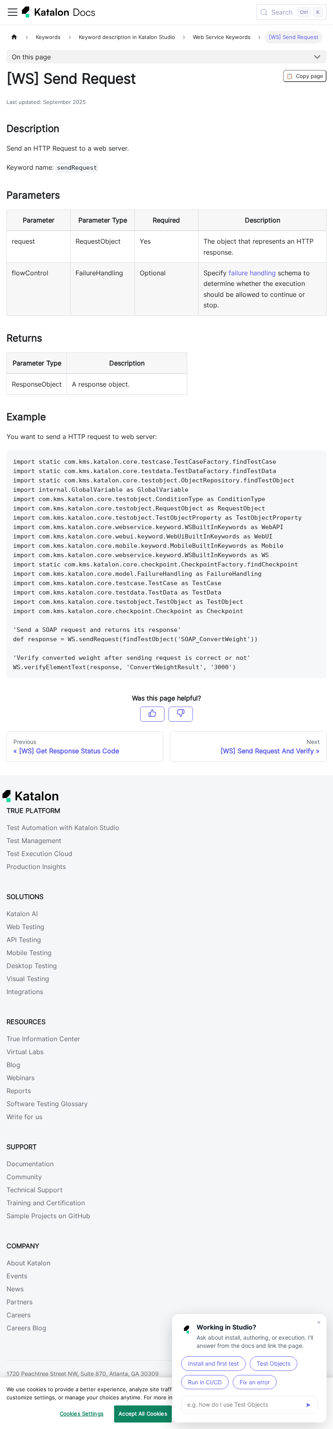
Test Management (33, 841)
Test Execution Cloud (39, 854)
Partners (19, 1302)
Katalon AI (22, 914)
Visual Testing (27, 979)
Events (16, 1276)
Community (24, 1177)
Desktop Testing (31, 966)
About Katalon (28, 1263)
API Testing (23, 940)
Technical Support (34, 1190)
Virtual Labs (24, 1052)
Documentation (30, 1164)
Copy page (304, 76)
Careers (18, 1315)
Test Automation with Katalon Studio (62, 828)
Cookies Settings (82, 1413)
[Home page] (14, 37)
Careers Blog (26, 1328)
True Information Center (43, 1039)
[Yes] (152, 714)
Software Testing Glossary (47, 1104)
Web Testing (25, 927)
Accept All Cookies (143, 1413)
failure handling (252, 273)
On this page (31, 57)
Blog (13, 1065)
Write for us (24, 1117)
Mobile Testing (29, 953)
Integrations (24, 992)
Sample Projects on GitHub (48, 1216)
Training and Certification (45, 1203)
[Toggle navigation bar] (12, 12)
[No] (181, 714)
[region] (166, 1403)
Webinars (20, 1078)
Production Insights (36, 867)
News (15, 1289)
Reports (18, 1091)
